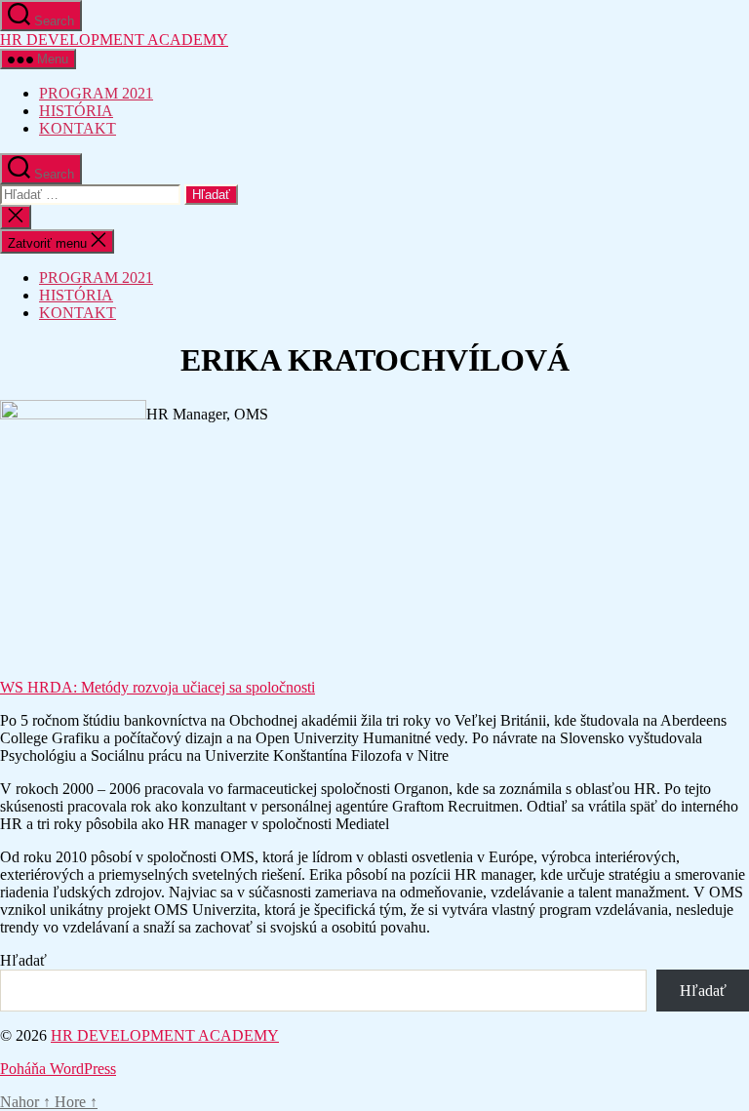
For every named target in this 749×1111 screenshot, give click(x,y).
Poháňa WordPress (58, 1068)
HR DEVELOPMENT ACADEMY (114, 39)
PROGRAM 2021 (96, 93)
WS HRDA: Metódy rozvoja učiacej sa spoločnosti (157, 687)
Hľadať (23, 960)
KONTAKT (77, 128)
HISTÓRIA (76, 110)
